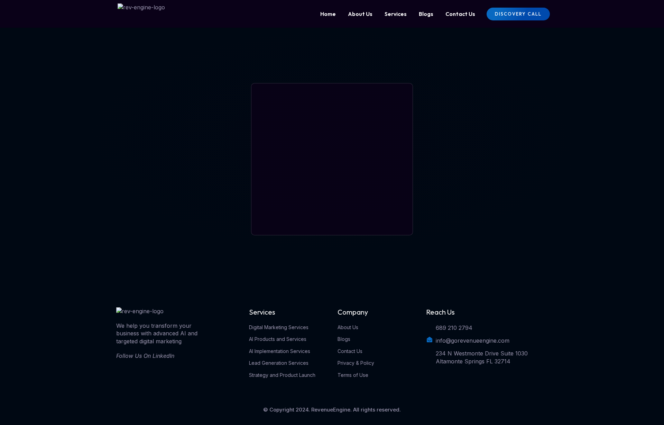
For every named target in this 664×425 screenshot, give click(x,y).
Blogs (426, 13)
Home (328, 13)
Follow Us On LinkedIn (145, 355)
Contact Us (460, 13)
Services (396, 13)
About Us (360, 13)
